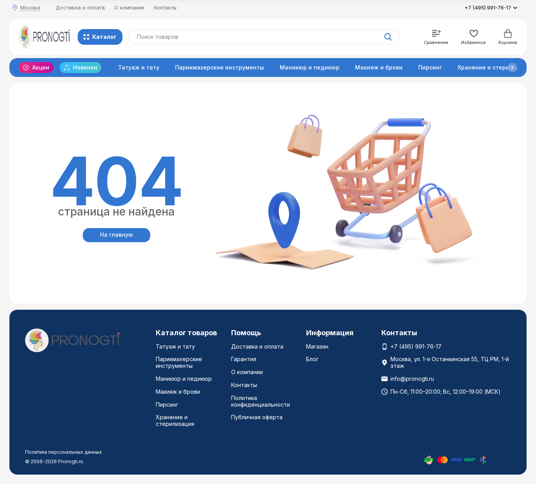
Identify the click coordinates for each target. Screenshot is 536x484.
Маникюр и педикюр (309, 67)
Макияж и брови (379, 67)
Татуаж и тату (138, 67)
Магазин (317, 346)
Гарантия (243, 359)
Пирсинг (430, 67)
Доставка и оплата (80, 7)
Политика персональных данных (63, 452)
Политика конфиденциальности (260, 401)
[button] (512, 67)
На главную (116, 234)
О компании (129, 7)
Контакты (165, 7)
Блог (312, 359)
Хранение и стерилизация (175, 420)
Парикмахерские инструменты (219, 67)
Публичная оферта (257, 417)
